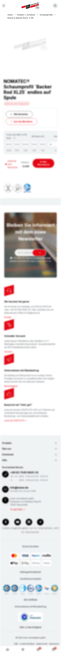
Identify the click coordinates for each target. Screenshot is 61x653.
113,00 (34, 144)
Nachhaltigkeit (10, 386)
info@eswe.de (19, 487)
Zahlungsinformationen (30, 572)
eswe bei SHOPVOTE (14, 420)
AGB (16, 644)
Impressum (54, 644)
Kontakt (7, 317)
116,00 (42, 144)
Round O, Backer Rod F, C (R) (20, 18)
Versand (8, 351)
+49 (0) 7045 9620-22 (24, 472)
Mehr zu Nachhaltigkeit (30, 627)
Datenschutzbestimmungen (38, 258)
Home (10, 15)
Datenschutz (42, 644)
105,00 (25, 144)
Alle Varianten (21, 114)
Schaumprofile (46, 15)
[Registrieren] (39, 252)
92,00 (8, 144)
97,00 (16, 144)
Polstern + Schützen (26, 15)
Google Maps (16, 509)
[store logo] (30, 5)
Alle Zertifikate (30, 599)
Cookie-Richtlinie (27, 644)
